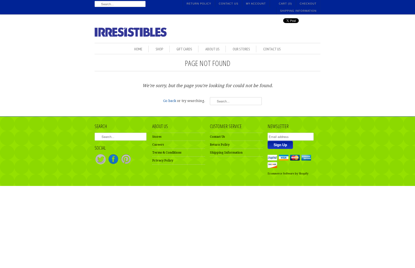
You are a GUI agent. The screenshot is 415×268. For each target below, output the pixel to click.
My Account (256, 3)
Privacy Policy (162, 160)
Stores (156, 136)
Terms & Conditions (166, 152)
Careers (158, 144)
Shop (159, 49)
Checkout (308, 3)
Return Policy (199, 3)
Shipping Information (298, 10)
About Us (212, 49)
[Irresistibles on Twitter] (101, 164)
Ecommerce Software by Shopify (288, 173)
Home (138, 49)
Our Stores (241, 49)
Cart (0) (285, 3)
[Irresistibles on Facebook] (113, 164)
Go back (169, 101)
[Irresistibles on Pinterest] (126, 164)
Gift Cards (184, 49)
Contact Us (228, 3)
